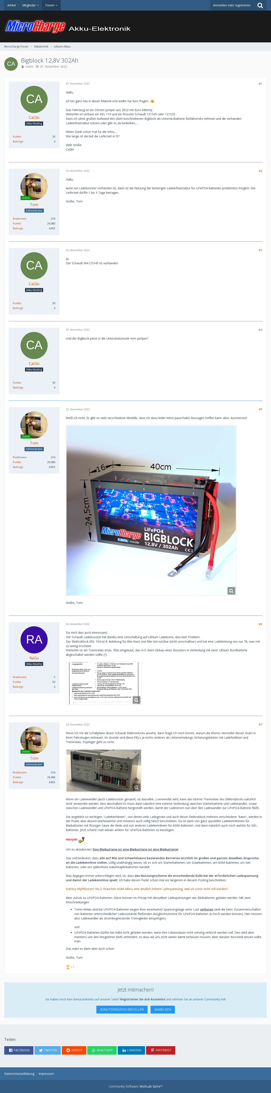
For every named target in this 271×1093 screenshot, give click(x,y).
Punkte (17, 136)
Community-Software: (136, 1086)
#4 (260, 330)
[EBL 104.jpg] (104, 683)
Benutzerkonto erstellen (122, 1009)
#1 (260, 84)
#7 (260, 724)
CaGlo (29, 66)
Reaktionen (19, 218)
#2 (260, 171)
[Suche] (260, 5)
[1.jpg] (151, 510)
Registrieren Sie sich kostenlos (142, 999)
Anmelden (162, 1009)
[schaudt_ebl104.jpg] (104, 770)
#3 (260, 250)
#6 (260, 624)
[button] (18, 1050)
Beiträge (18, 141)
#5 (260, 409)
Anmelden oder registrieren (231, 5)
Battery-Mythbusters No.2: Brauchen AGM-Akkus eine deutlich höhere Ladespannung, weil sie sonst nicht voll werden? (147, 889)
